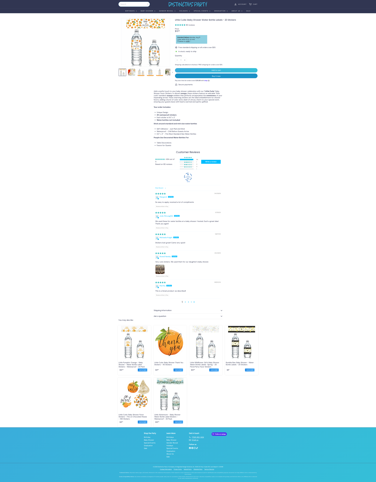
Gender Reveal (166, 11)
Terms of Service (209, 469)
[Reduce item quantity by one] (177, 60)
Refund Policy (188, 469)
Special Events (201, 11)
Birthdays (130, 11)
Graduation (220, 11)
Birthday (147, 437)
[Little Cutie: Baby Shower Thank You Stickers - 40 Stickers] (170, 349)
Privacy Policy (178, 469)
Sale (248, 11)
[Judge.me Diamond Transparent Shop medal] (188, 177)
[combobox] (134, 4)
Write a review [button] (210, 162)
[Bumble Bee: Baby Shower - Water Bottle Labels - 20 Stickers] (241, 349)
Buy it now (216, 76)
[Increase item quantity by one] (185, 60)
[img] (160, 194)
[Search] (148, 4)
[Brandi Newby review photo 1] (160, 269)
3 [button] (188, 302)
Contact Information (166, 469)
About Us (236, 11)
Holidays (183, 11)
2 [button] (185, 302)
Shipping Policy (198, 469)
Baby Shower (147, 11)
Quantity (178, 56)
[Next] (171, 72)
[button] (180, 25)
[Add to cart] (142, 370)
